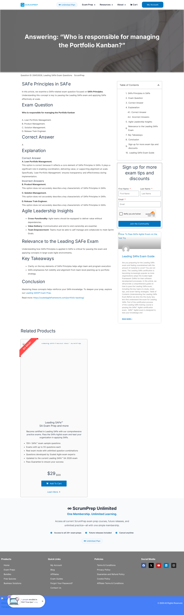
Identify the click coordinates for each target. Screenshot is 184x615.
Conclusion (133, 139)
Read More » (127, 319)
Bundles (7, 574)
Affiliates (54, 574)
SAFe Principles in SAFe (139, 93)
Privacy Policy (103, 569)
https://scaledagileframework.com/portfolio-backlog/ (58, 297)
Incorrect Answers (140, 117)
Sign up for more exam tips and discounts (143, 146)
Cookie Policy (103, 578)
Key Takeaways (135, 135)
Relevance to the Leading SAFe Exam (143, 128)
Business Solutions (12, 583)
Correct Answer (135, 103)
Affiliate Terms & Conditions (110, 583)
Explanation (133, 107)
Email (121, 199)
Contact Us (55, 588)
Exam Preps (9, 569)
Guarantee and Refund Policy (111, 574)
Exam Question (135, 98)
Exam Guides (56, 578)
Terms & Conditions (106, 565)
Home (6, 565)
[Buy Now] (26, 601)
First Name (123, 188)
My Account (56, 565)
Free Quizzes (10, 578)
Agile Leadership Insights (140, 121)
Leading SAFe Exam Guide (141, 152)
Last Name (145, 188)
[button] (158, 85)
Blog (52, 569)
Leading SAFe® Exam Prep (38, 293)
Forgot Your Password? (61, 583)
